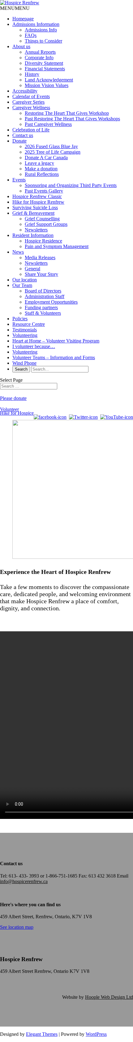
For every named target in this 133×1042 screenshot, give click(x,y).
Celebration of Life (30, 129)
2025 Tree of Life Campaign (52, 152)
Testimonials (24, 329)
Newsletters (36, 229)
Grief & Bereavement (33, 213)
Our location (24, 279)
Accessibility (24, 90)
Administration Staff (44, 296)
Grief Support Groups (46, 224)
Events (19, 179)
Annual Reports (40, 52)
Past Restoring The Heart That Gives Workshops (72, 118)
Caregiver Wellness (31, 107)
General (32, 268)
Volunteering (24, 335)
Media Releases (40, 257)
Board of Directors (43, 290)
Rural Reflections (42, 174)
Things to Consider (43, 41)
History (32, 74)
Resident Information (33, 235)
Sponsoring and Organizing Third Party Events (71, 185)
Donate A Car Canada (46, 157)
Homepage (23, 18)
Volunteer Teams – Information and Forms (53, 357)
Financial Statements (45, 68)
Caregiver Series (28, 102)
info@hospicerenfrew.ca (24, 881)
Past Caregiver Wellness (48, 124)
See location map (16, 927)
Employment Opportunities (51, 302)
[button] (15, 8)
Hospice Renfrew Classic (37, 196)
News (18, 252)
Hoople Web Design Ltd (109, 997)
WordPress (96, 1034)
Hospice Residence (43, 240)
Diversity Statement (44, 63)
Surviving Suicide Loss (35, 207)
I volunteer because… (33, 346)
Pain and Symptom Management (56, 246)
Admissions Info (41, 29)
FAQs (30, 35)
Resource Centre (28, 324)
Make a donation (41, 168)
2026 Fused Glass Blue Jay (51, 146)
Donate (19, 140)
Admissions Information (35, 24)
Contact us (22, 135)
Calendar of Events (31, 96)
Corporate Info (39, 57)
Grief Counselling (42, 218)
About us (21, 46)
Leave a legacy (39, 163)
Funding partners (41, 307)
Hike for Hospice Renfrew (38, 202)
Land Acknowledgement (49, 79)
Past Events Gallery (44, 190)
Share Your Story (41, 274)
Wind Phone (24, 363)
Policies (20, 318)
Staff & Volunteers (43, 313)
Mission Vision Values (46, 85)
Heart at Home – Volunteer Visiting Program (55, 340)
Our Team (22, 285)
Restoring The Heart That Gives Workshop (67, 113)
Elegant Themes (42, 1034)
